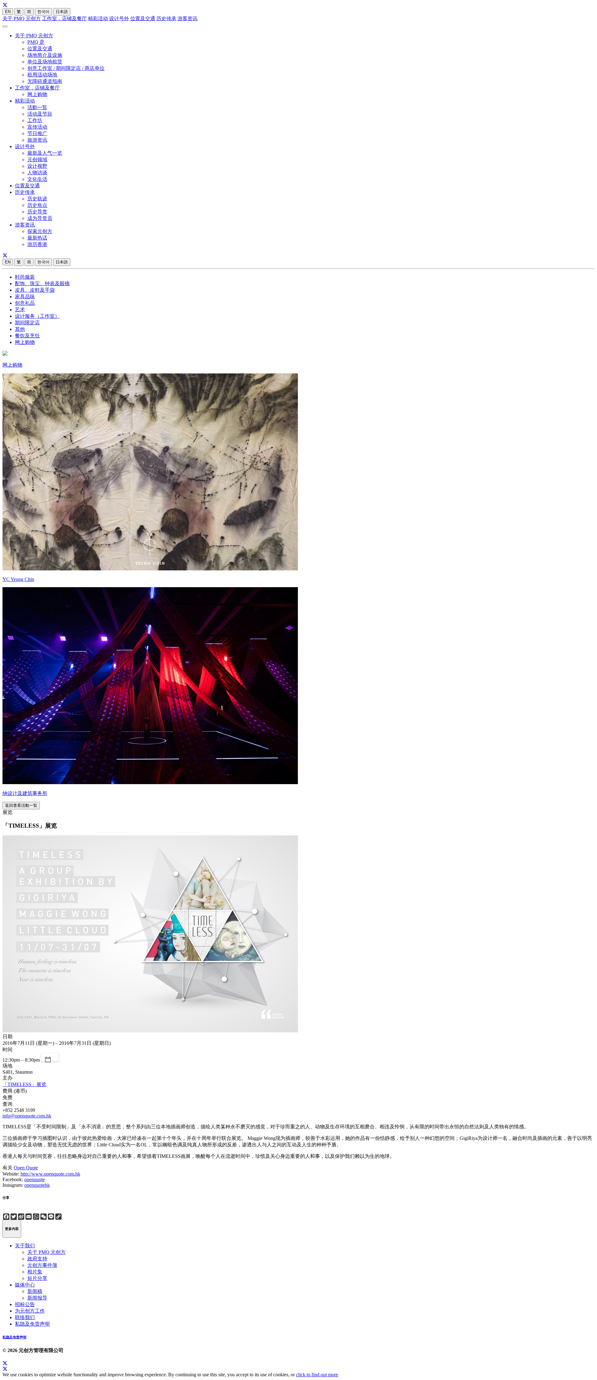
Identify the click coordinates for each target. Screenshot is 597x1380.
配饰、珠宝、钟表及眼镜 (42, 283)
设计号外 (119, 18)
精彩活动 (98, 18)
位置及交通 (142, 18)
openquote (34, 1179)
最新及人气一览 (44, 153)
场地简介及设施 (44, 55)
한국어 (43, 11)
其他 (20, 329)
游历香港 (37, 244)
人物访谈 (37, 172)
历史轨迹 (37, 198)
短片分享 (37, 1278)
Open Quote (26, 1167)
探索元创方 (39, 231)
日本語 (62, 11)
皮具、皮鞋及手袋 (35, 290)
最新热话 (37, 237)
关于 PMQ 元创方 (21, 18)
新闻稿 (34, 1291)
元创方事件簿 (42, 1265)
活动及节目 (39, 114)
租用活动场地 (42, 74)
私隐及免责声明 (32, 1324)
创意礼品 (25, 303)
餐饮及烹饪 (27, 335)
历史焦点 (37, 205)
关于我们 (25, 1245)
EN (8, 11)
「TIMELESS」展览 (24, 1084)
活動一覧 (37, 107)
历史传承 (166, 18)
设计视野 (37, 166)
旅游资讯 (37, 140)
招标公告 (25, 1304)
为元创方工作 (30, 1311)
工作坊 (34, 120)
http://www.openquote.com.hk (50, 1174)
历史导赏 (37, 211)
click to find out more (317, 1374)
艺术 (20, 309)
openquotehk (37, 1185)
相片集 (34, 1271)
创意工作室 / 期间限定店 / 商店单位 (65, 68)
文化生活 (37, 179)
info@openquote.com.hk (26, 1115)
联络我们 (25, 1317)
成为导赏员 (39, 218)
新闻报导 (37, 1297)
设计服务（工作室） (37, 316)
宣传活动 (37, 127)
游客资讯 (187, 18)
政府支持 (37, 1258)
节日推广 (37, 133)
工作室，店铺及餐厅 (64, 18)
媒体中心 (25, 1284)
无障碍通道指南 (44, 81)
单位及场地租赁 (44, 61)
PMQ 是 (35, 42)
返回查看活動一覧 (21, 805)
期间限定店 (27, 322)
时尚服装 (25, 277)
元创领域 (37, 159)
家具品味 (25, 296)
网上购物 (37, 94)
